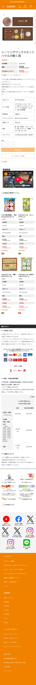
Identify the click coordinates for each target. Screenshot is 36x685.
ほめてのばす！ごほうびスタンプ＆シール (16, 565)
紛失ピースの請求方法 (10, 582)
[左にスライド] (14, 48)
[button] (4, 6)
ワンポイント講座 (9, 561)
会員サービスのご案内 (10, 642)
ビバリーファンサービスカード (13, 646)
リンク (6, 618)
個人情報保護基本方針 (10, 658)
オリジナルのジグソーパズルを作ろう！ (15, 573)
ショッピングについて (10, 634)
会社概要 (6, 602)
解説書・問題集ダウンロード (12, 578)
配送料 (4, 75)
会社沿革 (6, 606)
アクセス (6, 610)
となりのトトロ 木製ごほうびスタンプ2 (9, 275)
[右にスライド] (22, 48)
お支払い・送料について (11, 638)
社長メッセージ (8, 598)
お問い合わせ (7, 654)
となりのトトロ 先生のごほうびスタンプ (26, 275)
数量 (2, 140)
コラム (6, 586)
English (6, 622)
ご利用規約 (7, 667)
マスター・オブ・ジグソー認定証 (13, 569)
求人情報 (6, 614)
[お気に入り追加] (15, 199)
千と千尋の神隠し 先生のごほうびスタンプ (9, 216)
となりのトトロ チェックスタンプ (26, 216)
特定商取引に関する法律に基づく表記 (15, 662)
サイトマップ (7, 671)
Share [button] (5, 161)
